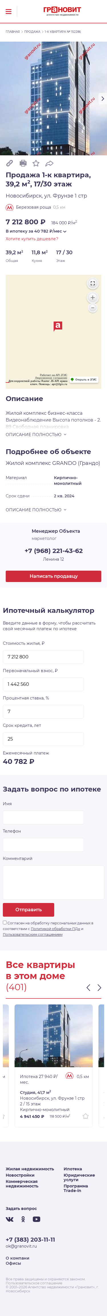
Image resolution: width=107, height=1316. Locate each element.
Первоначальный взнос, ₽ (30, 670)
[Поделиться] (49, 163)
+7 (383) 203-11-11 (30, 1239)
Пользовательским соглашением (32, 934)
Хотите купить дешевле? (32, 238)
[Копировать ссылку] (9, 163)
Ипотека (73, 1169)
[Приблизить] (92, 297)
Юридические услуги (79, 1177)
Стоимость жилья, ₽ (24, 643)
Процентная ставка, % (26, 698)
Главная (13, 32)
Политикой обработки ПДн (55, 929)
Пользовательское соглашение (34, 1283)
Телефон (12, 831)
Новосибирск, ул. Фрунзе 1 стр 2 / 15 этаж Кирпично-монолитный (52, 1101)
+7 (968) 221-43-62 (54, 551)
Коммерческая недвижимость (22, 1183)
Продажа (32, 32)
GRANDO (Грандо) (76, 463)
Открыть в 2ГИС (86, 379)
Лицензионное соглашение (51, 378)
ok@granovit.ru (21, 1246)
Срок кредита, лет (22, 725)
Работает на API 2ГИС (53, 375)
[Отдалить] (92, 307)
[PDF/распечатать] (23, 163)
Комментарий (18, 858)
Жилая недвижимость (30, 1169)
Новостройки (20, 1175)
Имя (7, 803)
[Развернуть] (92, 283)
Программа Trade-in (76, 1188)
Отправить (28, 909)
